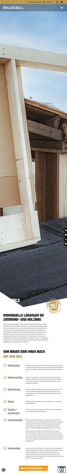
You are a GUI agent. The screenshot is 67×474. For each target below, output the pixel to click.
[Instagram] (57, 2)
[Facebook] (62, 2)
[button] (62, 8)
